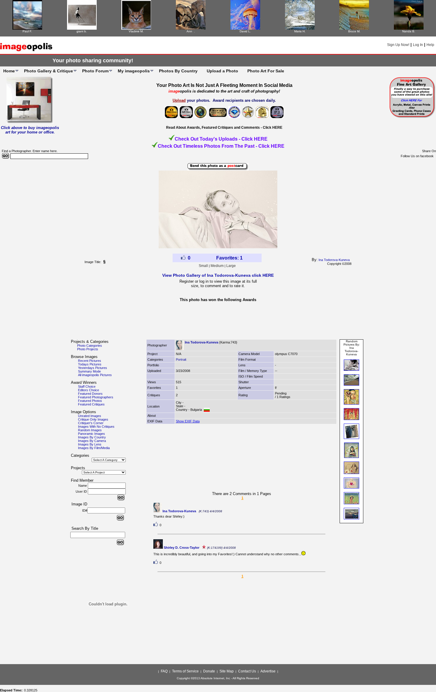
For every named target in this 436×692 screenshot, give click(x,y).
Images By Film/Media (94, 448)
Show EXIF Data (188, 421)
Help (430, 45)
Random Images (90, 430)
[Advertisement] (218, 322)
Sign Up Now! (398, 45)
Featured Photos (90, 401)
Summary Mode (89, 371)
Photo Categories (89, 345)
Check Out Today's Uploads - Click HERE (221, 138)
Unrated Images (89, 416)
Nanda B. (408, 31)
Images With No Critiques (96, 426)
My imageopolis (134, 71)
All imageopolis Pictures (95, 375)
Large (231, 266)
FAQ (164, 671)
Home (9, 71)
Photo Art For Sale (265, 71)
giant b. (82, 31)
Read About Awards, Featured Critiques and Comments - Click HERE (224, 127)
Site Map (226, 671)
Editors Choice (88, 390)
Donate (209, 671)
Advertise (268, 671)
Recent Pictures (89, 360)
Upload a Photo (222, 71)
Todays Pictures (89, 364)
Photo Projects (87, 349)
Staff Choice (87, 386)
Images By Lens (89, 444)
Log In (418, 45)
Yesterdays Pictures (92, 368)
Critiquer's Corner (91, 423)
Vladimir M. (136, 31)
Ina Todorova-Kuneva (334, 260)
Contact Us (247, 671)
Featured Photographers (95, 397)
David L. (245, 31)
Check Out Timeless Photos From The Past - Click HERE (221, 146)
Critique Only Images (93, 419)
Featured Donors (90, 393)
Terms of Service (185, 671)
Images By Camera (92, 441)
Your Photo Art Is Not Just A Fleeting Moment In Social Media (224, 85)
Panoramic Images (91, 433)
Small (203, 266)
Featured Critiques (91, 404)
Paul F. (27, 31)
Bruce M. (354, 31)
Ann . (191, 31)
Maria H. (299, 31)
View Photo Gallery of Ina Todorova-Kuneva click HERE (218, 275)
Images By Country (92, 437)
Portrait (181, 359)
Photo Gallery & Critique (48, 71)
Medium (217, 266)
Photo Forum (95, 71)
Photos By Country (178, 71)
